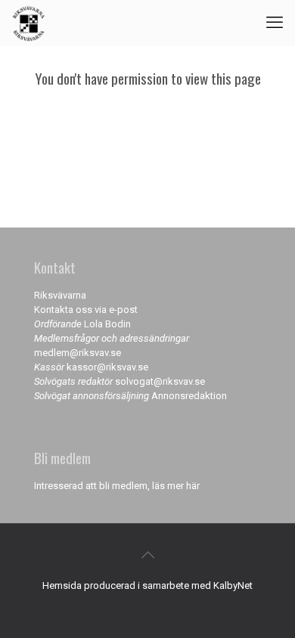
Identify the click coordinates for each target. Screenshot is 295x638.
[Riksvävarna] (28, 23)
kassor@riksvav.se (107, 367)
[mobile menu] (274, 23)
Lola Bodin (107, 324)
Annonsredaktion (189, 395)
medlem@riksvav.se (77, 352)
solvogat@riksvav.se (160, 381)
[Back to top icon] (147, 555)
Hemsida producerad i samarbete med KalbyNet (147, 585)
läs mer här (176, 485)
